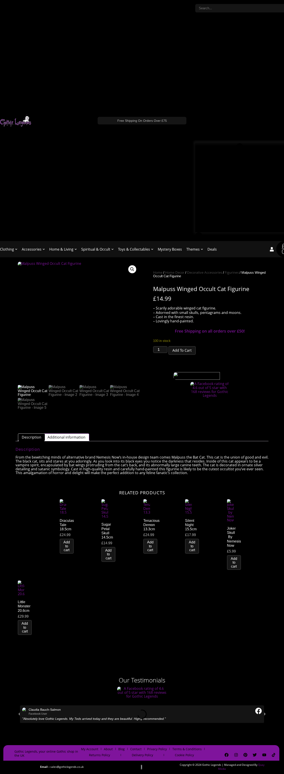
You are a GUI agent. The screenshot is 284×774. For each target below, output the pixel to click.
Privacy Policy (157, 749)
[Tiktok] (273, 754)
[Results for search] (239, 187)
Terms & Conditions (187, 749)
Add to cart (182, 350)
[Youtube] (264, 754)
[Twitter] (254, 754)
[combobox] (239, 8)
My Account (89, 749)
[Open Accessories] (44, 249)
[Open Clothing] (16, 249)
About (108, 749)
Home (157, 272)
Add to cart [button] (66, 546)
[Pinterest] (245, 754)
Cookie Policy (184, 755)
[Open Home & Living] (76, 249)
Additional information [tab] (66, 437)
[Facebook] (226, 754)
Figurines (232, 272)
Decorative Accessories (204, 272)
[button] (132, 269)
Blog (121, 749)
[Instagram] (235, 754)
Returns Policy (99, 755)
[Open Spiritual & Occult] (112, 249)
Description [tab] (31, 437)
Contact (136, 749)
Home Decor (174, 272)
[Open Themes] (202, 249)
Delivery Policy (142, 755)
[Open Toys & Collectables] (152, 249)
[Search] (198, 236)
